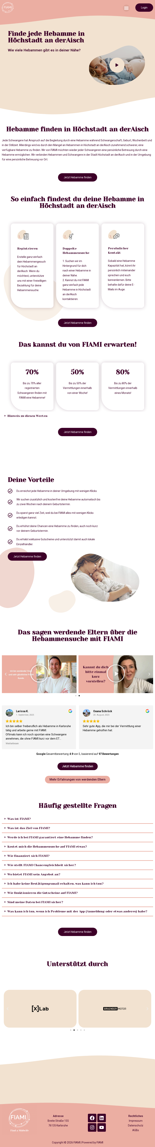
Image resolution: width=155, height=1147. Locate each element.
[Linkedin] (101, 1118)
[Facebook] (92, 1118)
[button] (126, 8)
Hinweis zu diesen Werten (27, 416)
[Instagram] (92, 1127)
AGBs (135, 1130)
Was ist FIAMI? (19, 819)
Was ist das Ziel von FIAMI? (28, 828)
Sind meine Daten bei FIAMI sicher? (35, 902)
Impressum (136, 1120)
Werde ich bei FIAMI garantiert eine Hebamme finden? (50, 837)
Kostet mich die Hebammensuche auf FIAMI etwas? (47, 846)
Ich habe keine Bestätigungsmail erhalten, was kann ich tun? (55, 883)
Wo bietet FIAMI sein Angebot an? (33, 874)
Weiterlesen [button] (12, 743)
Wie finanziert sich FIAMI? (28, 856)
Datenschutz (135, 1125)
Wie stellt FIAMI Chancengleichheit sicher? (41, 865)
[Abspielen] (39, 674)
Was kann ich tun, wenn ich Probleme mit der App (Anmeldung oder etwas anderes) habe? (77, 911)
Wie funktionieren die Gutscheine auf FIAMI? (42, 893)
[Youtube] (101, 1127)
